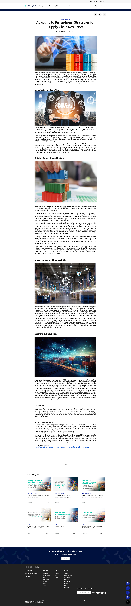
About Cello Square (68, 575)
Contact (57, 573)
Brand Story (66, 579)
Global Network (67, 577)
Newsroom (66, 583)
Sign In (91, 1)
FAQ (56, 575)
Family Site (102, 600)
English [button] (101, 1)
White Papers (46, 579)
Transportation (43, 5)
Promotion (66, 587)
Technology (69, 5)
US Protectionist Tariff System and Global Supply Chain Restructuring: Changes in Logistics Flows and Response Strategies (92, 496)
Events (65, 585)
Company (103, 5)
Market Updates (46, 575)
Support (97, 5)
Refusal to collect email (93, 600)
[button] (30, 6)
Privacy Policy (84, 600)
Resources (90, 5)
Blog (105, 9)
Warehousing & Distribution (56, 5)
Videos (44, 585)
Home (96, 9)
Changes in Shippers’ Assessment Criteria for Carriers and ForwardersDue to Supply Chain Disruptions (38, 496)
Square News (45, 573)
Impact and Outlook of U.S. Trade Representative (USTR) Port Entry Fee (92, 527)
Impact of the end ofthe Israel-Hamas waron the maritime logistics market (62, 527)
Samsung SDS (67, 573)
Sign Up (65, 558)
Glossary (45, 581)
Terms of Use (77, 600)
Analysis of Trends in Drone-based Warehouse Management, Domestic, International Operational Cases (38, 527)
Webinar (45, 583)
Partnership (67, 581)
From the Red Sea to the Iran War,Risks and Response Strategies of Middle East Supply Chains (63, 496)
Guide (56, 577)
